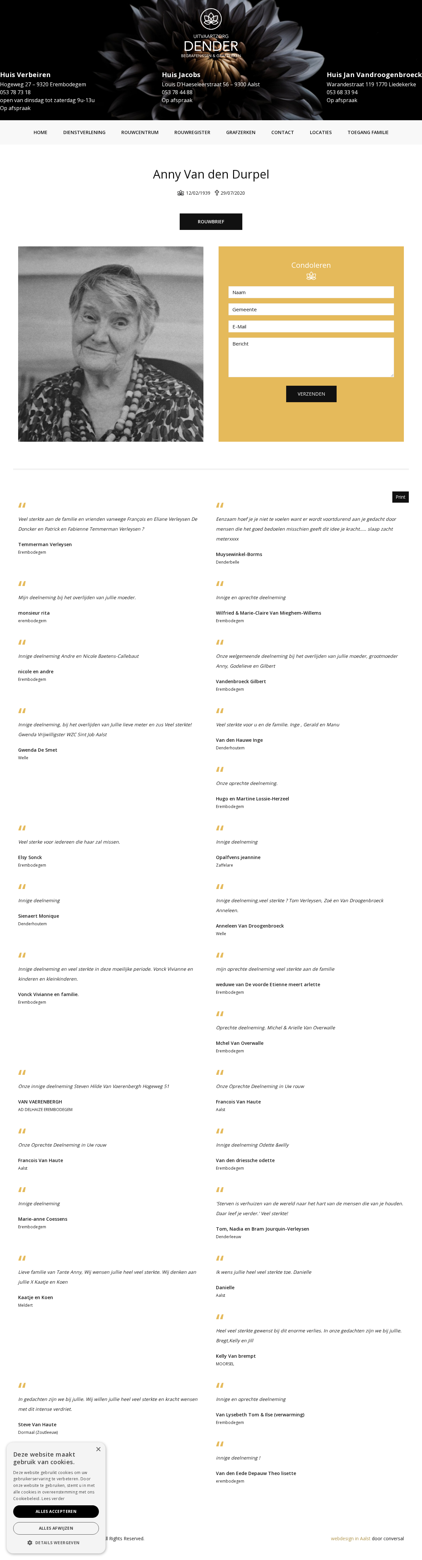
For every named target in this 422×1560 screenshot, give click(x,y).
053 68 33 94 (342, 92)
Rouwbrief (211, 221)
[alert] (56, 1497)
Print (401, 497)
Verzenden (311, 394)
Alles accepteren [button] (56, 1511)
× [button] (98, 1449)
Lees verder (53, 1498)
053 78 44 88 (177, 92)
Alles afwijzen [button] (56, 1528)
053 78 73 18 (15, 92)
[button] (56, 1543)
